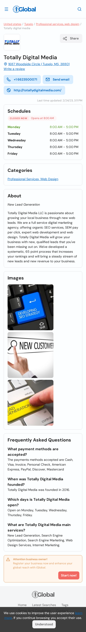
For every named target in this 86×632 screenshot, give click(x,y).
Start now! (69, 575)
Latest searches (44, 605)
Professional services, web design (57, 24)
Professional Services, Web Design (33, 179)
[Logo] (24, 9)
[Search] (79, 9)
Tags (64, 605)
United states (12, 24)
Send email (61, 79)
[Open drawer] (6, 9)
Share (74, 38)
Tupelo (28, 24)
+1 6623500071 (25, 79)
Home (22, 605)
